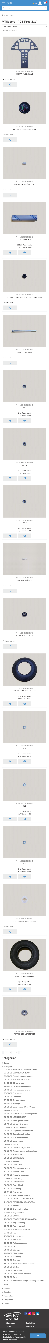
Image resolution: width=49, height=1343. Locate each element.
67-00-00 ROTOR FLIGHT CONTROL (19, 1199)
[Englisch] (36, 3)
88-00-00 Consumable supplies (17, 1274)
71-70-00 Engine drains (14, 1212)
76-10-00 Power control (14, 1226)
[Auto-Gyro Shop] (10, 3)
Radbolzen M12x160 (24, 352)
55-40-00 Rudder (11, 1161)
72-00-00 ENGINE (11, 1216)
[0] (45, 4)
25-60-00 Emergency (13, 1093)
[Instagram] (30, 1314)
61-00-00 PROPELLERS (14, 1172)
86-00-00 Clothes (11, 1267)
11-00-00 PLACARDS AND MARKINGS (20, 1069)
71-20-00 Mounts (11, 1206)
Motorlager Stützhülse (24, 184)
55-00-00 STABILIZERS (14, 1158)
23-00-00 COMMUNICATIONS (17, 1073)
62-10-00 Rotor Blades (14, 1182)
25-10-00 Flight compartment (17, 1090)
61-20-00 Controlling (13, 1178)
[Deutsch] (33, 3)
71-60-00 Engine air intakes (16, 1209)
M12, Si (24, 408)
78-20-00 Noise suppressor (16, 1243)
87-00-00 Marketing (13, 1270)
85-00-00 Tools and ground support (19, 1263)
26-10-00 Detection (12, 1097)
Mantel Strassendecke (24, 976)
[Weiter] (21, 1052)
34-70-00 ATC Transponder (16, 1137)
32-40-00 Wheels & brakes (16, 1124)
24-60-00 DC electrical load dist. (18, 1086)
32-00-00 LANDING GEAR (15, 1117)
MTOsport (10, 15)
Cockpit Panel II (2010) (24, 74)
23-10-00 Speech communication (18, 1076)
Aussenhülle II (24, 239)
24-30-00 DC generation (14, 1083)
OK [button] (38, 1336)
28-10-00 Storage (12, 1103)
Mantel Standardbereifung (24, 691)
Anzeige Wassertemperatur (24, 129)
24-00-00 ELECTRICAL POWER (17, 1080)
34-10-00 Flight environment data (18, 1131)
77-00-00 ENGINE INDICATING (17, 1229)
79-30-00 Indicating (12, 1257)
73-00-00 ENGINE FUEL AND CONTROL (20, 1219)
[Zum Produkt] (10, 84)
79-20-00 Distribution (13, 1253)
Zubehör (7, 1288)
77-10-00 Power (11, 1233)
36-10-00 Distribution (13, 1141)
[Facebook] (26, 1314)
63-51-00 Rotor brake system (17, 1195)
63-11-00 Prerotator (13, 1192)
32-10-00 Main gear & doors (16, 1120)
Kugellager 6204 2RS (24, 636)
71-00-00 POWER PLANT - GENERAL (20, 1202)
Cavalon (7, 1063)
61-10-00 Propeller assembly (16, 1175)
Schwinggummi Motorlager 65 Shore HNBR (24, 297)
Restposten (8, 1296)
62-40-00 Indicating (12, 1189)
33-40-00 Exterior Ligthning (16, 1127)
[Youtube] (34, 1314)
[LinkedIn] (38, 1314)
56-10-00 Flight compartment (17, 1168)
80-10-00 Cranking (12, 1260)
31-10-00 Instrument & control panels (20, 1114)
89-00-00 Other (11, 1277)
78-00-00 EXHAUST (12, 1240)
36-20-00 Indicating (12, 1144)
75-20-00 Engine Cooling (14, 1223)
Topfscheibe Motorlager (24, 1034)
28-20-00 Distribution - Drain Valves (19, 1107)
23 (17, 1053)
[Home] (2, 15)
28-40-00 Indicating (12, 1110)
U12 (24, 748)
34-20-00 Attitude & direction (17, 1134)
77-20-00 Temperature (14, 1236)
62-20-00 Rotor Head (13, 1185)
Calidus (6, 1303)
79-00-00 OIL (10, 1246)
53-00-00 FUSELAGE (13, 1154)
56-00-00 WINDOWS (13, 1165)
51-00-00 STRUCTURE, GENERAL (18, 1148)
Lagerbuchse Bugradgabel (24, 921)
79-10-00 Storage (12, 1250)
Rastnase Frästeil (24, 580)
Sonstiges (7, 1292)
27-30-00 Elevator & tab (14, 1100)
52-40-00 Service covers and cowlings (20, 1151)
